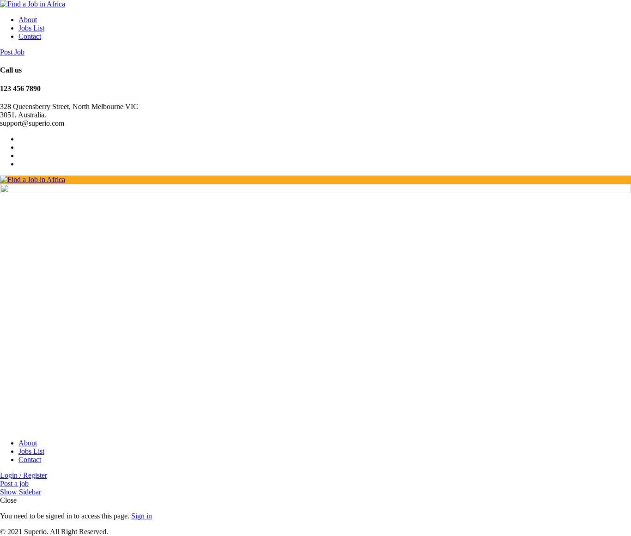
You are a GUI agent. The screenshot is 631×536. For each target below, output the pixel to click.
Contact (29, 36)
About (27, 20)
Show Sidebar (20, 492)
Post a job (14, 483)
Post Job (12, 52)
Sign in (141, 516)
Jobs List (31, 28)
